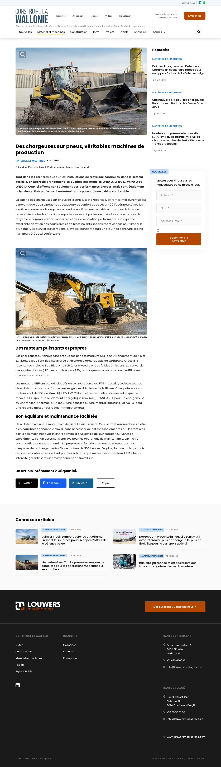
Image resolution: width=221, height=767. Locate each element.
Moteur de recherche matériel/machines (166, 16)
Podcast (94, 16)
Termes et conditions (162, 758)
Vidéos (108, 16)
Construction (79, 32)
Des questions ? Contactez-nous (173, 606)
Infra (96, 32)
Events (124, 32)
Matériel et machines (51, 32)
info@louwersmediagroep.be (185, 718)
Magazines (60, 16)
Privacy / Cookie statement (191, 758)
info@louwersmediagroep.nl (184, 667)
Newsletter (125, 16)
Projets (109, 32)
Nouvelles (25, 32)
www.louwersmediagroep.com (186, 736)
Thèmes (156, 32)
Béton (19, 645)
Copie (105, 483)
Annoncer (78, 16)
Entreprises (194, 15)
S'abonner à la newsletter (179, 239)
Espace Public (24, 671)
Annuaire (140, 32)
